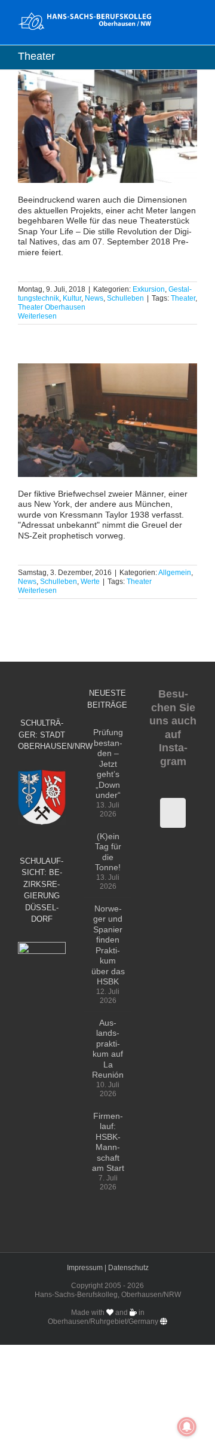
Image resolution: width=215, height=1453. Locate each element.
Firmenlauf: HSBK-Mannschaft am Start (108, 1142)
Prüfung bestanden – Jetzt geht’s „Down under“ (108, 763)
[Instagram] (173, 813)
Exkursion (149, 289)
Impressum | (87, 1268)
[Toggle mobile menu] (192, 18)
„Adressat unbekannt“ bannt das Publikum (108, 420)
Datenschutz (128, 1268)
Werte (90, 581)
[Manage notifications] (186, 1426)
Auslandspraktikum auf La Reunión (108, 1049)
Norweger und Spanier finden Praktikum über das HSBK (108, 945)
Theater (183, 298)
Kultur (72, 298)
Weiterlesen (37, 316)
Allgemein (174, 572)
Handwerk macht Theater (108, 126)
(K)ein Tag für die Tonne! (108, 852)
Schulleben (125, 298)
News (94, 298)
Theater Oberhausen (51, 307)
